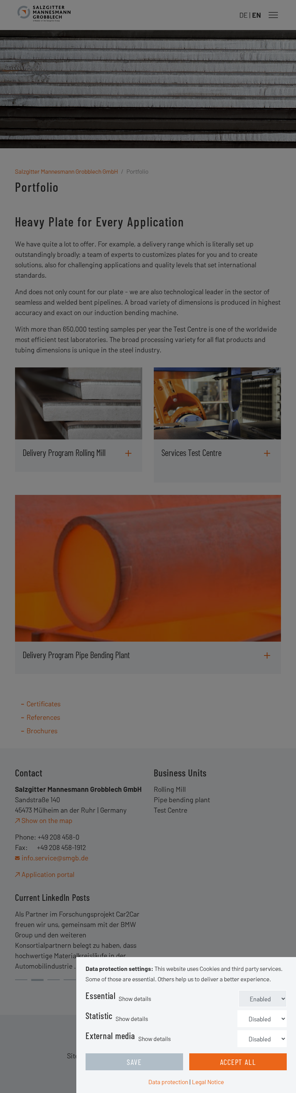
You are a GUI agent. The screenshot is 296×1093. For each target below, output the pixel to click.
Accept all (238, 1061)
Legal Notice (208, 1081)
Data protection (168, 1081)
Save (134, 1061)
